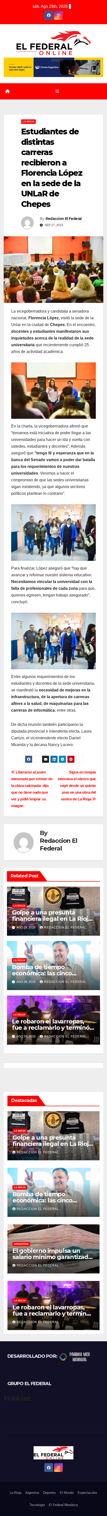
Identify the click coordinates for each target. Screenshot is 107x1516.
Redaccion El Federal (64, 218)
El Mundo (67, 1493)
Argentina (21, 1244)
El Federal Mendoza (63, 1505)
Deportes (49, 1493)
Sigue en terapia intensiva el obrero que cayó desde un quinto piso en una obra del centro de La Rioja (77, 785)
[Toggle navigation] (57, 91)
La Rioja (28, 121)
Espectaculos (87, 1493)
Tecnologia (37, 1505)
